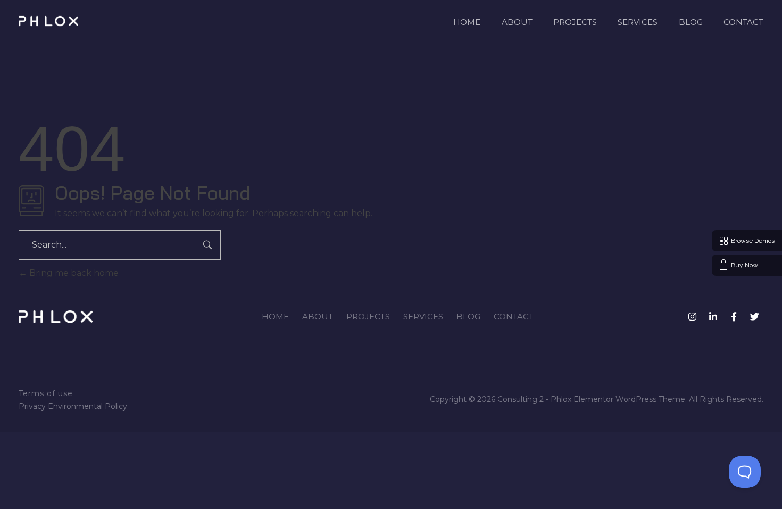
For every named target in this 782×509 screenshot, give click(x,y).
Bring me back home (73, 273)
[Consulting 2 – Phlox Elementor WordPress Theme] (48, 21)
